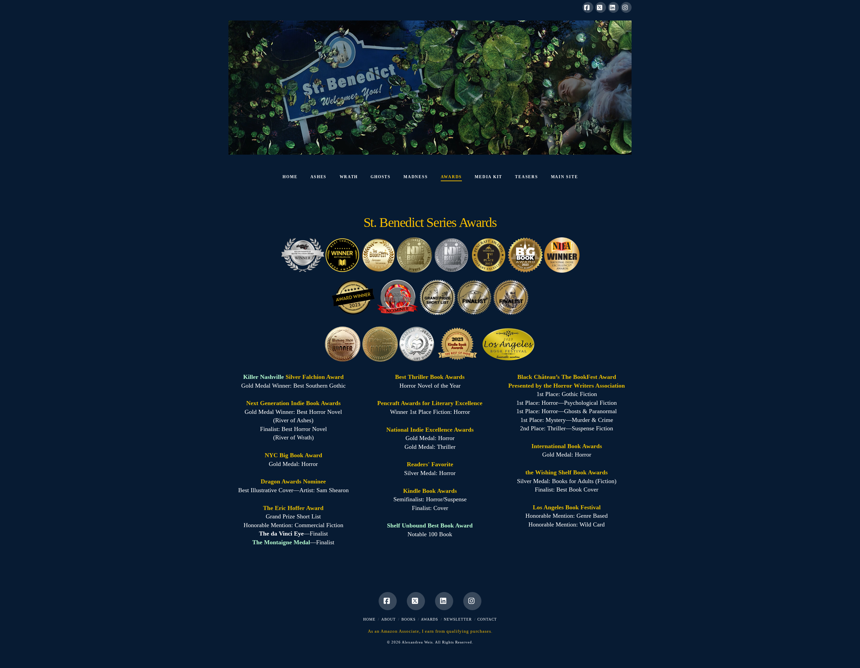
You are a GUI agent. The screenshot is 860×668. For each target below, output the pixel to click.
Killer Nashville (263, 377)
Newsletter (458, 619)
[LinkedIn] (613, 7)
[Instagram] (626, 7)
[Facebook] (588, 7)
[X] (600, 7)
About (388, 619)
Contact (487, 619)
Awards (429, 619)
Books (408, 619)
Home (369, 619)
